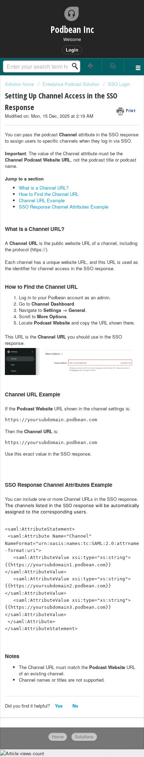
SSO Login (119, 84)
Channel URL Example (42, 200)
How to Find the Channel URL (49, 194)
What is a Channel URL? (44, 187)
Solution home (20, 84)
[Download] (59, 381)
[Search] (77, 66)
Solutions (84, 736)
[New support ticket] (91, 66)
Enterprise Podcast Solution (71, 84)
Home (58, 736)
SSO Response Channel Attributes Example (63, 206)
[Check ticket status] (113, 66)
